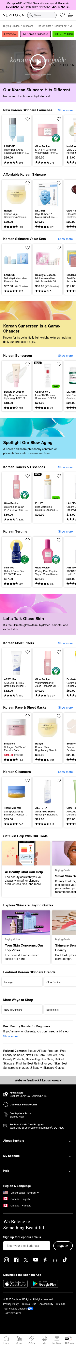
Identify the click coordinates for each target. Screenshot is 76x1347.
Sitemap (60, 1303)
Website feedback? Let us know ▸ (38, 1080)
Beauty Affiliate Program (43, 1051)
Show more (65, 110)
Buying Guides (11, 25)
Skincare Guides (53, 1068)
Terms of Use (29, 1303)
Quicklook (10, 130)
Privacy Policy (11, 1303)
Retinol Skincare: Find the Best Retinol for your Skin (33, 1061)
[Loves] (62, 15)
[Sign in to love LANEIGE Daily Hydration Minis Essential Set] (27, 247)
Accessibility (46, 1303)
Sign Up (63, 1246)
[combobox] (42, 15)
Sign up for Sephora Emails (22, 1237)
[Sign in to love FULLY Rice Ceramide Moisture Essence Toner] (58, 476)
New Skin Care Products (41, 1055)
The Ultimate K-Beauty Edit (51, 25)
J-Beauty (36, 1068)
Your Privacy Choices (15, 1308)
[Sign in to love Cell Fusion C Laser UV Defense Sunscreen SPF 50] (58, 364)
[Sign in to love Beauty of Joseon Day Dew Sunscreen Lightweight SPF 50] (27, 364)
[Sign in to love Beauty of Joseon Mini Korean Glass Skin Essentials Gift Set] (58, 247)
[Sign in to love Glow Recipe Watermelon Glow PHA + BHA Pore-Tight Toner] (27, 476)
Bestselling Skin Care (39, 1059)
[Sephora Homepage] (13, 15)
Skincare (28, 25)
